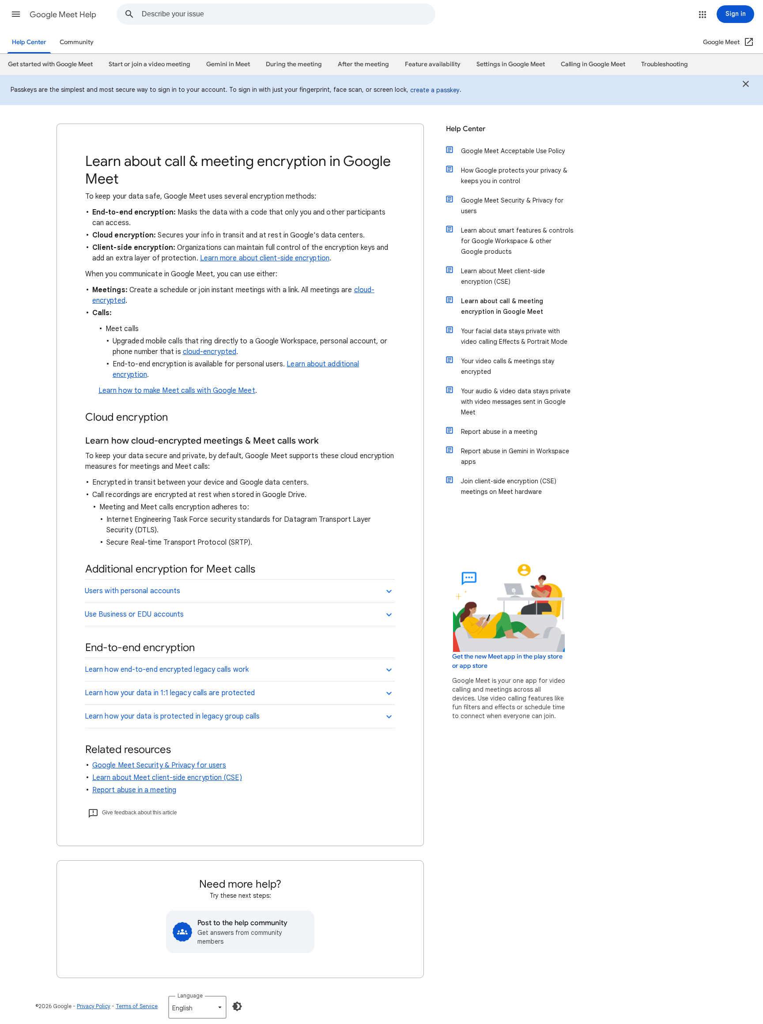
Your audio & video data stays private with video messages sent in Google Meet (515, 401)
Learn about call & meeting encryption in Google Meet (502, 306)
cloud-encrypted (209, 351)
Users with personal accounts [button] (132, 591)
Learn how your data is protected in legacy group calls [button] (172, 716)
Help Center (29, 42)
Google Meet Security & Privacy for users (159, 765)
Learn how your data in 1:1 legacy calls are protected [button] (170, 693)
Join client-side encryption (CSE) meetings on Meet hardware (508, 486)
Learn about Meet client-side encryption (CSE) (167, 777)
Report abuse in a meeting (134, 790)
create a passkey (435, 90)
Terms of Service (137, 1006)
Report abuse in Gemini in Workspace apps (515, 456)
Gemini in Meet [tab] (228, 64)
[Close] (745, 85)
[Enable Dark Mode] (237, 1006)
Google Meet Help (63, 14)
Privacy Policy (93, 1006)
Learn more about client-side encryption (264, 258)
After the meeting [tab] (363, 64)
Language (190, 995)
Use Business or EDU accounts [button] (134, 614)
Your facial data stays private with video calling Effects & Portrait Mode (514, 336)
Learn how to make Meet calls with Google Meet (176, 390)
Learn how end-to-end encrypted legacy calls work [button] (167, 669)
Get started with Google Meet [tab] (50, 64)
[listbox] (197, 1007)
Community (77, 42)
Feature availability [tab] (433, 64)
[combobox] (288, 14)
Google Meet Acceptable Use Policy (513, 151)
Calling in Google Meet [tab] (593, 64)
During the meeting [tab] (294, 64)
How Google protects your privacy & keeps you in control (514, 175)
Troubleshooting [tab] (664, 64)
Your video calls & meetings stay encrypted (508, 366)
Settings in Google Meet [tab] (510, 64)
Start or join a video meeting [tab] (149, 64)
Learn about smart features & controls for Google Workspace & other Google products (517, 241)
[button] (15, 14)
